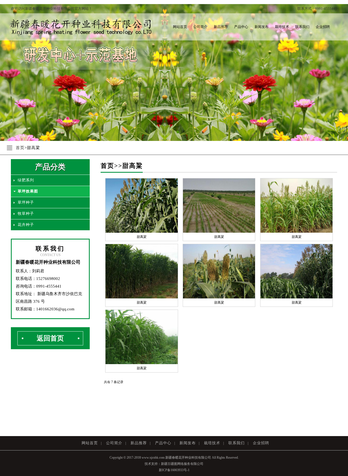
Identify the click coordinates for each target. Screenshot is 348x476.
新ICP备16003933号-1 (174, 470)
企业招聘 (323, 27)
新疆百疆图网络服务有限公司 (182, 464)
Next (340, 68)
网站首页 (180, 27)
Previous (8, 68)
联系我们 (302, 27)
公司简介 (200, 27)
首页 (20, 148)
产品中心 (241, 27)
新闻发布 (261, 27)
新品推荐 (221, 27)
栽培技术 (282, 27)
